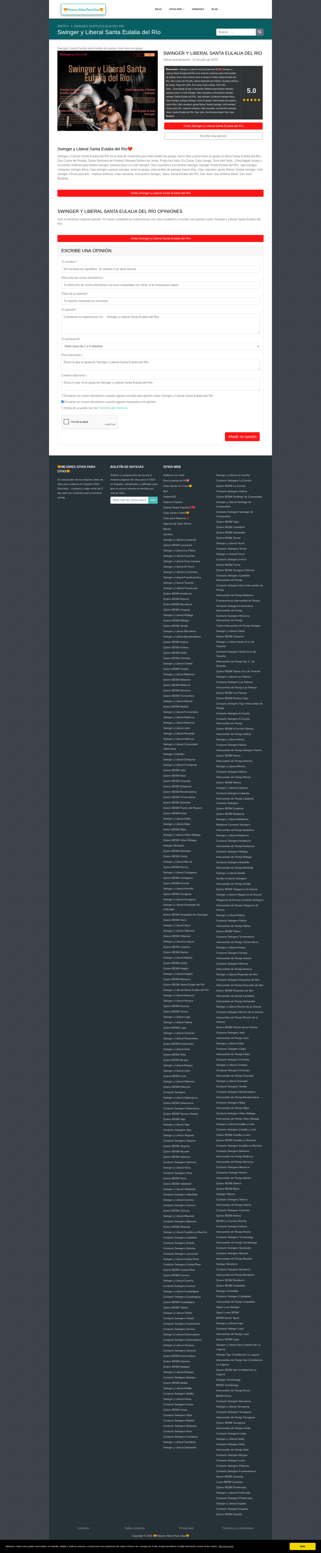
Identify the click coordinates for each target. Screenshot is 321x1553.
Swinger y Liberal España (231, 1503)
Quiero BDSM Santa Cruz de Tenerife (238, 671)
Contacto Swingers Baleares (232, 1151)
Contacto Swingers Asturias (179, 1248)
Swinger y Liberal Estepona (179, 759)
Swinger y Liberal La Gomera (180, 571)
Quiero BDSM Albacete (176, 1226)
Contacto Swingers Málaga (232, 851)
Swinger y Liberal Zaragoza (179, 899)
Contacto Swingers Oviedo (178, 1242)
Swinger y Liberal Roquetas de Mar (237, 974)
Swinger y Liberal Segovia (178, 1135)
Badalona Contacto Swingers (233, 824)
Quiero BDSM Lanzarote (177, 545)
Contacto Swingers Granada (232, 1070)
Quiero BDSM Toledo (175, 1307)
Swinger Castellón (173, 754)
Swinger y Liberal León (176, 1070)
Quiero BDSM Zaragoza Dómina (235, 570)
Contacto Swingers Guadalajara (182, 1296)
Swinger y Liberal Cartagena (180, 872)
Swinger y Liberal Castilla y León (235, 1124)
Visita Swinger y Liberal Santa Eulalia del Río (214, 125)
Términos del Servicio (112, 408)
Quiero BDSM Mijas (174, 829)
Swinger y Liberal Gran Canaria (181, 561)
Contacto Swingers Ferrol (231, 559)
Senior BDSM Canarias (229, 1476)
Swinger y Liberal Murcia (177, 861)
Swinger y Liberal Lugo (176, 1016)
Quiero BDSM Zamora (176, 1210)
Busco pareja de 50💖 (176, 480)
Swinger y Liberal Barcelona (179, 631)
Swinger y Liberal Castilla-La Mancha (185, 1232)
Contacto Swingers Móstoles (180, 1425)
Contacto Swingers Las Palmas (234, 682)
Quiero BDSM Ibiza (174, 775)
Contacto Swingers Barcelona (233, 1401)
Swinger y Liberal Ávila (176, 1049)
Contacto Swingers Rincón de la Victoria (239, 1012)
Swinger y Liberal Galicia (177, 1022)
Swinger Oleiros (225, 1194)
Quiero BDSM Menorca (177, 690)
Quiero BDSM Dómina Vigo (232, 698)
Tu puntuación (70, 339)
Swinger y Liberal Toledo (177, 1312)
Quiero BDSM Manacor (177, 979)
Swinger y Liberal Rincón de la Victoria (238, 1006)
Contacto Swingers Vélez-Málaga (235, 1113)
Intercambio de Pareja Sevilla (233, 883)
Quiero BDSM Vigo (174, 1119)
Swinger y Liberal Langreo (178, 941)
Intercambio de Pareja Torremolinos (237, 942)
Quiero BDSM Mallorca (176, 685)
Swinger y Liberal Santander (180, 1447)
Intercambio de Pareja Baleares (234, 595)
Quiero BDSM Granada (177, 780)
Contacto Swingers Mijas (230, 1102)
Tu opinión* (68, 309)
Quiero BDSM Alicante (176, 1151)
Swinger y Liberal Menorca (179, 722)
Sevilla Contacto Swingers (231, 878)
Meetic (167, 528)
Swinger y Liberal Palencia (178, 1081)
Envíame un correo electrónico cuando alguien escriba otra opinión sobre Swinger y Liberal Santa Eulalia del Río (138, 395)
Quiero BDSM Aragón (176, 968)
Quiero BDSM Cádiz (175, 652)
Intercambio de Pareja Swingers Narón (239, 750)
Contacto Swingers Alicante (232, 1253)
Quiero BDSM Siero (174, 919)
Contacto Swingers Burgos (231, 1455)
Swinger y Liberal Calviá (230, 631)
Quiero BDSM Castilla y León (233, 1134)
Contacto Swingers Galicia (231, 491)
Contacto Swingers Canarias (233, 1210)
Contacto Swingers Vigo (177, 1129)
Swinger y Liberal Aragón (178, 973)
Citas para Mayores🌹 (176, 518)
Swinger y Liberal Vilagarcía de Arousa (239, 894)
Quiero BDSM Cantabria (230, 527)
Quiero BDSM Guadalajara (179, 1302)
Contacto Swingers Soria (177, 1172)
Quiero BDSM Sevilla (175, 625)
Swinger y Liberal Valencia (178, 738)
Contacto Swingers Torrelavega (234, 1237)
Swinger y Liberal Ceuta (177, 1398)
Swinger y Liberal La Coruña (233, 475)
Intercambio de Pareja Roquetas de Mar (239, 985)
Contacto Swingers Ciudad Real (182, 1264)
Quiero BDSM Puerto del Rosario (182, 807)
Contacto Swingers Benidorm (233, 1269)
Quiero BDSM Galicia (175, 641)
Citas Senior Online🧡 (176, 512)
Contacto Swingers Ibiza (177, 1431)
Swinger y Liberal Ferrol (230, 553)
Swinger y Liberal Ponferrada (233, 1492)
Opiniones (198, 9)
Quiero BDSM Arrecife (176, 883)
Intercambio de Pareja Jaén (232, 1038)
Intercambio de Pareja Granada (234, 1075)
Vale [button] (302, 1546)
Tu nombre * (69, 261)
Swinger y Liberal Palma (230, 915)
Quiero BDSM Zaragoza (177, 893)
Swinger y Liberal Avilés (177, 818)
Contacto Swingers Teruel (231, 548)
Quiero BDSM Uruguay (176, 609)
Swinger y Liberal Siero (176, 925)
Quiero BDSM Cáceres (176, 1361)
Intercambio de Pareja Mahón (233, 1177)
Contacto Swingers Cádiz (231, 1048)
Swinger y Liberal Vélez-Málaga (181, 834)
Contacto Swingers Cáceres (179, 1350)
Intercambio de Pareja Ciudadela (235, 1301)
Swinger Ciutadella (227, 1290)
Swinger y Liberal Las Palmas (233, 676)
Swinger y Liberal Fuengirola (180, 764)
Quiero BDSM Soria (174, 1178)
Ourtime (168, 534)
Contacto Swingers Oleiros (231, 1199)
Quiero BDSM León (174, 1076)
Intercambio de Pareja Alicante (234, 1258)
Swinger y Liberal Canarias (179, 555)
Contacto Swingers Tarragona (233, 1411)
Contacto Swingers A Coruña (233, 713)
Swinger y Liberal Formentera (180, 711)
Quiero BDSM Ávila (174, 1054)
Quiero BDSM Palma (228, 931)
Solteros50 (169, 496)
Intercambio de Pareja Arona (233, 1390)
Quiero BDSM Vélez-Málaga (179, 840)
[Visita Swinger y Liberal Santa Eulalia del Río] (107, 91)
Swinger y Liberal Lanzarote (179, 539)
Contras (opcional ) (73, 375)
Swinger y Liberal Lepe (229, 1323)
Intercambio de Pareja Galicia (233, 734)
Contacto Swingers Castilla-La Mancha (239, 1145)
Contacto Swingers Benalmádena (235, 1091)
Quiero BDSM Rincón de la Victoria (236, 1027)
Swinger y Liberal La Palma (179, 550)
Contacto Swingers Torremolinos (235, 936)
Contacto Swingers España (232, 1508)
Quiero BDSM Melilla (175, 1382)
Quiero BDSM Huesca (176, 1006)
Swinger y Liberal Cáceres (178, 1345)
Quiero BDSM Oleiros (228, 1183)
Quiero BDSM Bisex (227, 1188)
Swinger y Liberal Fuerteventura (182, 577)
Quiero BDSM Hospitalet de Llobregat (185, 914)
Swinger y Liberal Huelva (230, 947)
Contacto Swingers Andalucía (233, 840)
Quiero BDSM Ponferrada (231, 1487)
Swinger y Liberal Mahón (177, 957)
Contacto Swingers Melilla (178, 1393)
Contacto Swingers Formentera (181, 1323)
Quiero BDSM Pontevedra (178, 1043)
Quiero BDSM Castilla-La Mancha (236, 1140)
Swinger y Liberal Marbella (178, 733)
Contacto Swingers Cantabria (180, 1436)
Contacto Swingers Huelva (231, 952)
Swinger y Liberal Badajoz (178, 1372)
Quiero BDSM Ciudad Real (179, 1269)
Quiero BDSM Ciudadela (230, 1285)
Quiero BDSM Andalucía (177, 593)
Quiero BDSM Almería (176, 598)
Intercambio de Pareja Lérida (233, 1428)
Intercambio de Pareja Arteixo (233, 1231)
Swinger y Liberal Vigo (176, 1124)
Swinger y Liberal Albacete (178, 1215)
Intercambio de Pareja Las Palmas (236, 687)
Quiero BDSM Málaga (176, 620)
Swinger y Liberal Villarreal (178, 930)
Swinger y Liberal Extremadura (181, 1334)
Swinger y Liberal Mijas (176, 824)
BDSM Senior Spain (227, 1317)
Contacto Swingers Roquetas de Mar (238, 979)
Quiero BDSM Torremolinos (179, 797)
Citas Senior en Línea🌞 (177, 485)
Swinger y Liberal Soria (176, 1167)
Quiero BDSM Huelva (175, 647)
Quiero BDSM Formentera (178, 695)
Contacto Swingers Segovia (179, 1140)
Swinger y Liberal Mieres (230, 766)
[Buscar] (260, 32)
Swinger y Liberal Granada (232, 1081)
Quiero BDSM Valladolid (177, 1183)
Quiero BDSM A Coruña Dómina (235, 728)
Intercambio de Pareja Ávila (232, 1449)
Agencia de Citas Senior (177, 523)
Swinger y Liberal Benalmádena (182, 636)
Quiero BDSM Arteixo (228, 1215)
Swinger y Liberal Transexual (180, 588)
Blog (215, 9)
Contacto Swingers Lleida (231, 1433)
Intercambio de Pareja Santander (235, 1001)
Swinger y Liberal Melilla (177, 1388)
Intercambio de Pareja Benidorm (235, 1274)
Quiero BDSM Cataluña (230, 808)
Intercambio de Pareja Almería (234, 968)
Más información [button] (226, 1546)
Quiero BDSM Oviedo (176, 668)
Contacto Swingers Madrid (178, 1420)
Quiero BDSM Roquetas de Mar (235, 990)
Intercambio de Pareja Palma (233, 925)
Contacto (83, 1528)
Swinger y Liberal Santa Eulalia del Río (186, 989)
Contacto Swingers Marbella (232, 862)
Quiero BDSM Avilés (175, 813)
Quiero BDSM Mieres (228, 782)
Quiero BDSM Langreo (176, 946)
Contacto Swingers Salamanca (181, 1108)
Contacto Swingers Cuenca (179, 1285)
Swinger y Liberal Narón (230, 739)
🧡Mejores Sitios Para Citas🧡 (83, 10)
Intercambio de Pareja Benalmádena (237, 1097)
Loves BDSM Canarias (229, 1481)
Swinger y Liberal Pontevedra (180, 1038)
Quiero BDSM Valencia (176, 1156)
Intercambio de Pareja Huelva (233, 958)
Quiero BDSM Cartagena (178, 877)
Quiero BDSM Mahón (175, 952)
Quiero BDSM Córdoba (176, 658)
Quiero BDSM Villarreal (176, 936)
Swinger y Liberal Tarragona (232, 1406)
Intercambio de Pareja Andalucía (235, 846)
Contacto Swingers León (230, 1460)
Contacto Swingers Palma (231, 920)
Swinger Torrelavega (228, 1379)
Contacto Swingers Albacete (179, 1221)
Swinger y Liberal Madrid (177, 701)
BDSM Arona (223, 1395)
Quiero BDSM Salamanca (178, 1102)
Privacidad (186, 1528)
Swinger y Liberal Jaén (176, 728)
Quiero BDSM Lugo (174, 1027)
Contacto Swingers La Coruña (234, 480)
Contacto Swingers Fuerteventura (236, 1471)
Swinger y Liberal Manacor (179, 995)
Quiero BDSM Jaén (174, 770)
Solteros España (173, 502)
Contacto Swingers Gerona (179, 1329)
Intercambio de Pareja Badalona (235, 829)
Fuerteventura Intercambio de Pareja (238, 600)
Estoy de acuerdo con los (95, 408)
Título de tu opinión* (74, 293)
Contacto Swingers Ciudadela (233, 1296)
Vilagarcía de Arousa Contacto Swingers (239, 899)
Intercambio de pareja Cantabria (235, 995)
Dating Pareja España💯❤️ (179, 507)
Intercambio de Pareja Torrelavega (236, 1242)
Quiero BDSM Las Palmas (231, 692)
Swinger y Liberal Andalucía (232, 835)
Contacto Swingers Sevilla (231, 1086)
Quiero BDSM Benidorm (230, 1280)
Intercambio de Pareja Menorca (234, 1161)
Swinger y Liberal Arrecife (178, 888)
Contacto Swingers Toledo (178, 1318)
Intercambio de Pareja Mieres (233, 777)
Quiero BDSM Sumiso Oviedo (180, 1113)
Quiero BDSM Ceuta (175, 1409)
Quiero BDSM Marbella (176, 802)
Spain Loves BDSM (227, 1312)
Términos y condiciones (238, 1528)
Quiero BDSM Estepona (177, 786)
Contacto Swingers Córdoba (232, 1059)
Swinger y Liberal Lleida (230, 1438)
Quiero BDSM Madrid (175, 706)
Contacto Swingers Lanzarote (180, 1253)
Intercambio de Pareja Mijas (232, 1107)
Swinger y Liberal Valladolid (179, 1189)
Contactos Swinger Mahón (231, 1172)
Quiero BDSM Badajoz (176, 1366)
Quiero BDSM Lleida (175, 963)
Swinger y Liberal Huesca (178, 1000)
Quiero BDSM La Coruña (231, 485)
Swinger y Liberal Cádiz (230, 1043)
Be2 (165, 491)
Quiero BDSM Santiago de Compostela (239, 496)
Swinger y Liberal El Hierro (178, 566)
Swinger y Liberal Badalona (232, 819)
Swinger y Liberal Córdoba (231, 1064)
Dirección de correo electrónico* (82, 277)
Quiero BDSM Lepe (227, 1339)
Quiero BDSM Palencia (176, 1086)
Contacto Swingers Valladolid (180, 1194)
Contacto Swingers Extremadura (182, 1339)
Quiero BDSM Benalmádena (180, 791)
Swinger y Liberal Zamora (178, 1199)
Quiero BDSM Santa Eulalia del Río (184, 984)
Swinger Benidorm (227, 1264)
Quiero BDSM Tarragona (230, 1422)
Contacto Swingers (174, 1092)
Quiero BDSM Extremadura (179, 1355)
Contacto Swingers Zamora (179, 1205)
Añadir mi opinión (242, 437)
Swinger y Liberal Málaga (178, 615)
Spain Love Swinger (228, 1307)
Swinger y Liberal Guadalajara (181, 1291)
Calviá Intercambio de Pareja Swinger (238, 625)
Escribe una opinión (213, 136)
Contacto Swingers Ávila (230, 1444)
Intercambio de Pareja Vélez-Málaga (237, 1118)
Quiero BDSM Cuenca (176, 1275)
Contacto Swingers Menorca (232, 1167)
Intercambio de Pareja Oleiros (233, 1204)
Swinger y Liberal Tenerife (178, 582)
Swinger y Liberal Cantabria (179, 1442)
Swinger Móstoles (173, 845)
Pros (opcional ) (71, 355)
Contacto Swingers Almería (232, 963)
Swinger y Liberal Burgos (178, 1065)
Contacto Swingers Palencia (232, 1465)
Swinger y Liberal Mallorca (178, 717)
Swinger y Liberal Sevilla (230, 873)
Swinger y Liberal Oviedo (178, 663)
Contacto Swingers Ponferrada (234, 1498)
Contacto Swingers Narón (231, 744)
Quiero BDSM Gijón (227, 521)
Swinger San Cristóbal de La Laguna (237, 1354)
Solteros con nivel (173, 475)
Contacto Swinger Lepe (230, 1328)
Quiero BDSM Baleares (177, 679)
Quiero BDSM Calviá (175, 856)
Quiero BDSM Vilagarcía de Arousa (236, 889)
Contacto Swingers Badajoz (179, 1377)
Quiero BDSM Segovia (176, 1146)
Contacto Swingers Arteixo (231, 1226)
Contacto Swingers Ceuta (178, 1404)
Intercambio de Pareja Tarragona (235, 1417)
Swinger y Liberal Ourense (178, 1032)
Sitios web (175, 9)
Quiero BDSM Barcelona (177, 604)
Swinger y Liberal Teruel (230, 543)
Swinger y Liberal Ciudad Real (181, 1259)
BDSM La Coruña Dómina (231, 1220)
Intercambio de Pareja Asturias (234, 760)
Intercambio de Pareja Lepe (232, 1334)
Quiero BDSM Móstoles (177, 850)
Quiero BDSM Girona (175, 1011)
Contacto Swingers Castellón (180, 1237)
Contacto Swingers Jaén (230, 1032)
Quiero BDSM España (229, 1514)
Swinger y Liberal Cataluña (232, 787)
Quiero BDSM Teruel (228, 537)
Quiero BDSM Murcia (175, 867)
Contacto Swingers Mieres (231, 771)
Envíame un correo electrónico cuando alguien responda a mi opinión (110, 401)
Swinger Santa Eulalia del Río (99, 26)
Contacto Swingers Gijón (177, 1415)
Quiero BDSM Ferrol (228, 564)
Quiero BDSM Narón (228, 755)
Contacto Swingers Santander (233, 1247)
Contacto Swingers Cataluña (233, 793)
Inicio (158, 9)
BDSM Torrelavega (227, 1385)
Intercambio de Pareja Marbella (234, 867)
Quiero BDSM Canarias (230, 636)
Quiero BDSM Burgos (176, 1059)
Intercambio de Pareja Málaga (234, 856)
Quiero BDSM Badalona (230, 813)
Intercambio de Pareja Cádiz (233, 1054)
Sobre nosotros (135, 1528)
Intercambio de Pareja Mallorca (234, 1156)
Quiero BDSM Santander (230, 532)
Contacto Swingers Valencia (179, 1162)
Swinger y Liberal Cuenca (178, 1280)
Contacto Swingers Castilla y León (236, 1129)
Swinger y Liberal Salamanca (180, 1097)
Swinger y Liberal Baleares (179, 674)
